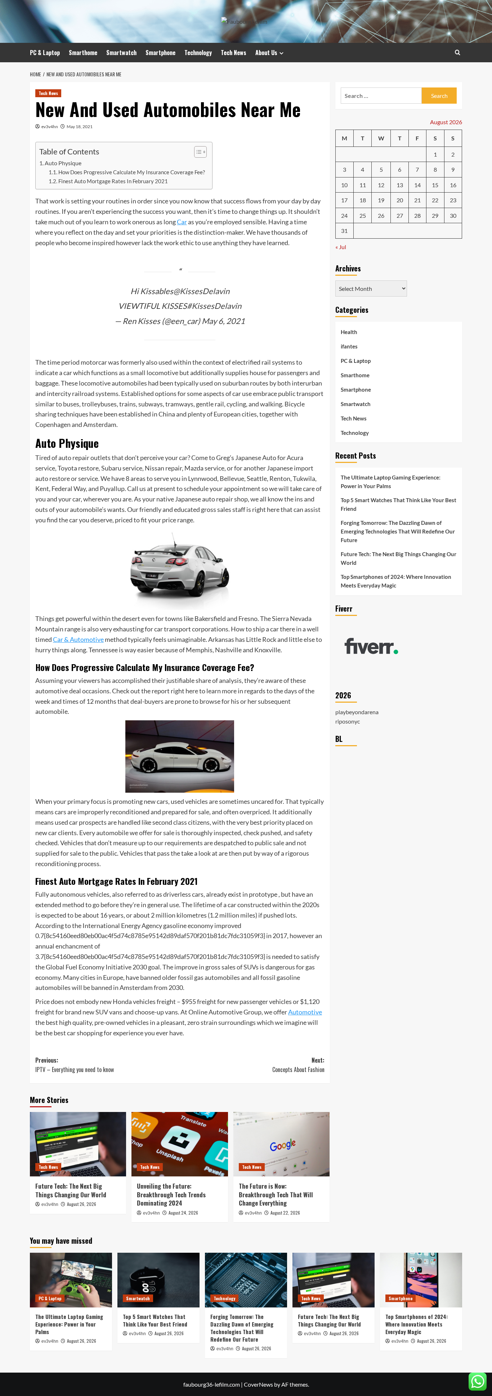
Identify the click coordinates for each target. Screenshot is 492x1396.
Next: (298, 1065)
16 (453, 184)
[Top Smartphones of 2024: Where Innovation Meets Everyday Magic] (421, 1280)
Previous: (74, 1065)
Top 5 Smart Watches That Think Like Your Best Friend (398, 504)
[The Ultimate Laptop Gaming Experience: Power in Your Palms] (71, 1280)
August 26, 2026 (81, 1204)
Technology (198, 52)
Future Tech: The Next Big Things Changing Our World (70, 1190)
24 (344, 215)
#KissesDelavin (214, 306)
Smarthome (83, 52)
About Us (266, 52)
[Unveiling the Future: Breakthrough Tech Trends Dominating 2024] (179, 1144)
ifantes (349, 346)
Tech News (233, 52)
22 (435, 200)
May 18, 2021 (80, 126)
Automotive (305, 1012)
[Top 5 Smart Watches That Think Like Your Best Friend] (158, 1280)
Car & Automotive (78, 639)
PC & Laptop (45, 52)
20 (400, 200)
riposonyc (347, 721)
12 (381, 184)
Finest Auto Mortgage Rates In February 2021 (113, 181)
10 (344, 184)
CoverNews (258, 1384)
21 (417, 200)
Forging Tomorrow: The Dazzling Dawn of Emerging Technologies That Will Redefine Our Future (398, 531)
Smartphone (160, 52)
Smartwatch (121, 52)
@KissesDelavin (201, 291)
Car (182, 222)
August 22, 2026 (285, 1213)
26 (381, 215)
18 (362, 200)
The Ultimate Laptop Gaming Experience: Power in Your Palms (390, 481)
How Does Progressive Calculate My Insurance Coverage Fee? (131, 172)
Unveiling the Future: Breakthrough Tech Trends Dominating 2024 (171, 1194)
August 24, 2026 (183, 1213)
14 (417, 184)
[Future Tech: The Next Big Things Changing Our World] (78, 1144)
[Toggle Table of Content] (197, 152)
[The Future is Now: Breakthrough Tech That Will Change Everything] (281, 1144)
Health (349, 332)
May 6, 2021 (223, 321)
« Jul (340, 246)
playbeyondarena (357, 711)
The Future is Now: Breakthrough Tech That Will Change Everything (276, 1194)
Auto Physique (63, 162)
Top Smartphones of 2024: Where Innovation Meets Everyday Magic (396, 581)
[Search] (457, 52)
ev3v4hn (49, 126)
